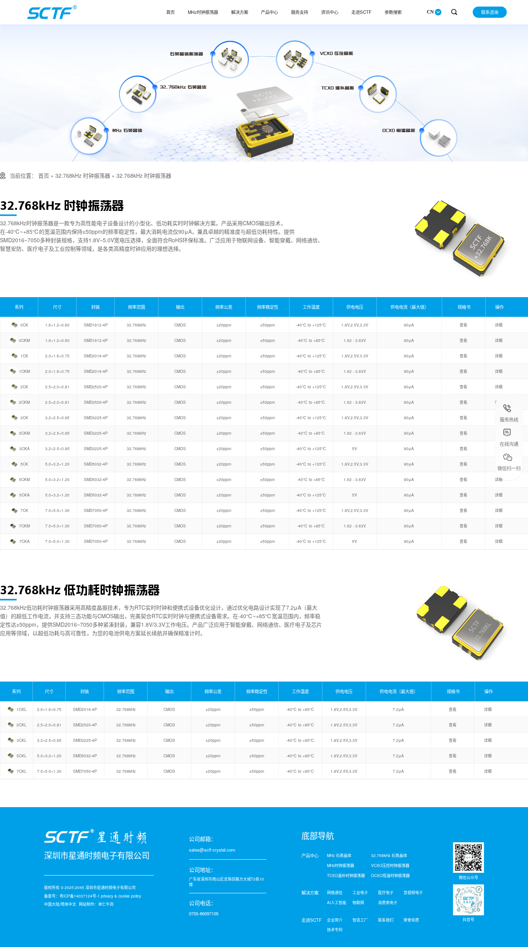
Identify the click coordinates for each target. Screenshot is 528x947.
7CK (24, 510)
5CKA (24, 495)
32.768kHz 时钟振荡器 (82, 175)
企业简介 (334, 920)
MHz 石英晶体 (339, 855)
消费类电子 (387, 902)
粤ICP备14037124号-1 (80, 896)
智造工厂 (360, 920)
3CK (24, 417)
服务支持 (299, 12)
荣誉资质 (411, 920)
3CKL (22, 740)
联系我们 (385, 920)
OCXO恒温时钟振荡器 (390, 875)
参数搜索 (393, 12)
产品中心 (269, 12)
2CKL (22, 725)
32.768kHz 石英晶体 (389, 855)
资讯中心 (329, 12)
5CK (24, 464)
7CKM (24, 526)
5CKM (24, 479)
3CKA (24, 448)
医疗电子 (385, 892)
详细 (498, 325)
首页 (170, 12)
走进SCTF (361, 12)
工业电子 (360, 892)
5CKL (22, 755)
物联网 (358, 902)
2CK (24, 386)
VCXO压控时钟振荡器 (390, 865)
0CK (24, 325)
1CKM (24, 371)
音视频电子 (413, 892)
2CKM (24, 402)
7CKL (22, 771)
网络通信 (334, 892)
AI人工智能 (336, 902)
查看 (463, 325)
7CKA (24, 541)
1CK (24, 356)
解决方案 (239, 12)
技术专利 (334, 929)
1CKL (22, 709)
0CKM (24, 340)
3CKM (24, 433)
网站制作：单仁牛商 (96, 904)
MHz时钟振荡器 (203, 12)
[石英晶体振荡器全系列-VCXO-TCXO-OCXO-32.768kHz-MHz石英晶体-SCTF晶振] (264, 159)
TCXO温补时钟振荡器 (346, 875)
